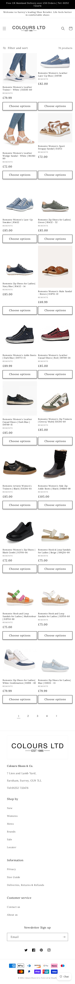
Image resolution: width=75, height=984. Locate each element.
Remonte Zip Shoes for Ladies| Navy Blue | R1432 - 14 (19, 285)
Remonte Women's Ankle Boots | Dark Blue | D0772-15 (19, 356)
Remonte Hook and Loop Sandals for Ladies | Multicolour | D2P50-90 (19, 616)
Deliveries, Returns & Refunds (25, 885)
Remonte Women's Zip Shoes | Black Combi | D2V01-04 (19, 551)
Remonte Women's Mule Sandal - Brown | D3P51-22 (55, 292)
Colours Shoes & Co (32, 978)
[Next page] (56, 716)
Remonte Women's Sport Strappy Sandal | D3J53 (51, 147)
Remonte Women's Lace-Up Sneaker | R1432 (18, 221)
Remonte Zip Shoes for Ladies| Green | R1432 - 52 (54, 221)
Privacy (11, 869)
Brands (11, 831)
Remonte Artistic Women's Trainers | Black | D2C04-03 (17, 487)
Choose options (20, 106)
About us (12, 914)
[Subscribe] (64, 937)
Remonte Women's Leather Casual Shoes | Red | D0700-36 (54, 356)
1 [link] (18, 716)
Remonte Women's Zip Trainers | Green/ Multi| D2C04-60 (55, 420)
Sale (9, 839)
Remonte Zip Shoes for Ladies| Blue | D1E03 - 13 (54, 681)
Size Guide (13, 877)
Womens (12, 816)
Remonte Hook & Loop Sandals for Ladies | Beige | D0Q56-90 (54, 551)
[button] (4, 28)
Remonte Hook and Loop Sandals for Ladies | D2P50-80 (54, 615)
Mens (10, 823)
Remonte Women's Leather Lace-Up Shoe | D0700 (53, 74)
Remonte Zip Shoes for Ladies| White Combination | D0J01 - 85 (19, 681)
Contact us (13, 906)
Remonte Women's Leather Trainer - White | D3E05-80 (17, 88)
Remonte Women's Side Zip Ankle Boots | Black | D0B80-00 (54, 487)
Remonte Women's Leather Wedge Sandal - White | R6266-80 (19, 156)
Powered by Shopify (49, 978)
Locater (11, 847)
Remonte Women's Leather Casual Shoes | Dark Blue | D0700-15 (17, 422)
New (10, 808)
